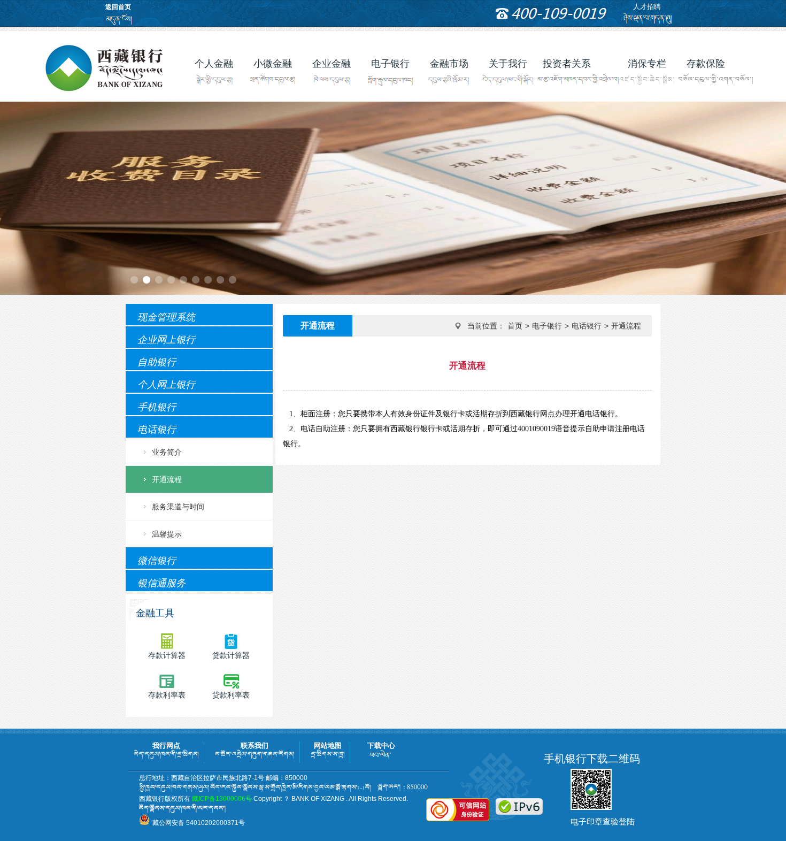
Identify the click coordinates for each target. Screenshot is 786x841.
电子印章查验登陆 (603, 821)
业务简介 (167, 452)
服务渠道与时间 (178, 506)
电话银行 (587, 326)
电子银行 (547, 326)
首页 (514, 326)
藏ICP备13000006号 (222, 798)
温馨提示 (167, 534)
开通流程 (167, 479)
